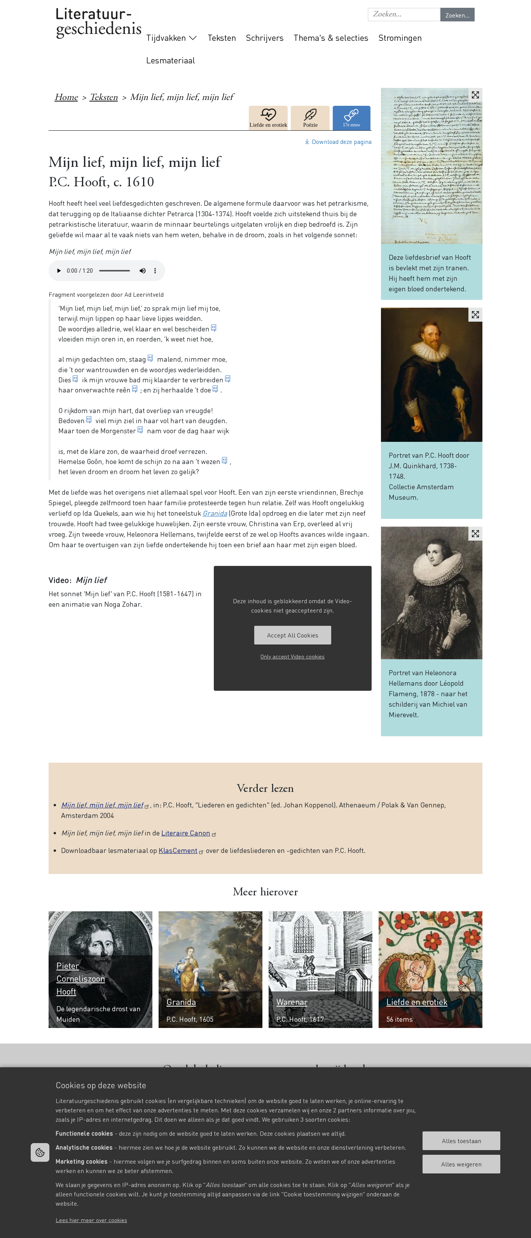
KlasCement (178, 850)
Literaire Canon (185, 832)
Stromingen (400, 37)
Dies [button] (64, 379)
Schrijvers (265, 37)
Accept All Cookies (292, 635)
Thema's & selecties (331, 37)
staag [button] (137, 359)
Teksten (222, 37)
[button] (404, 14)
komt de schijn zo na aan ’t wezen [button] (169, 461)
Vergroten (475, 95)
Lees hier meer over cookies (91, 1219)
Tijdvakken (166, 37)
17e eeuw (352, 118)
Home (66, 98)
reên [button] (123, 389)
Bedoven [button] (71, 420)
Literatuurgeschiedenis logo (98, 24)
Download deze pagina (342, 141)
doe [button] (205, 389)
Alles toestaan (461, 1140)
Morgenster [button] (118, 430)
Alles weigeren (461, 1164)
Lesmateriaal (170, 59)
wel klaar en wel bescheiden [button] (166, 328)
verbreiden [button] (207, 379)
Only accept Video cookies (292, 656)
